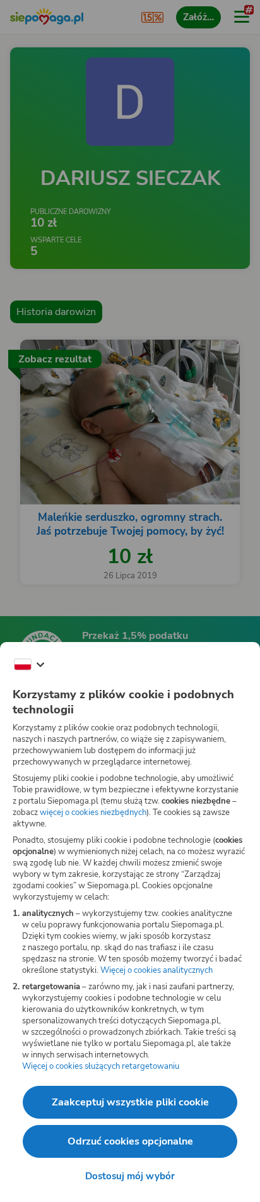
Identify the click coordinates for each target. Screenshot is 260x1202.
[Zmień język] (29, 665)
